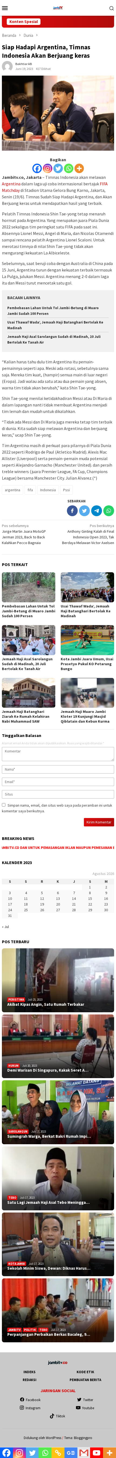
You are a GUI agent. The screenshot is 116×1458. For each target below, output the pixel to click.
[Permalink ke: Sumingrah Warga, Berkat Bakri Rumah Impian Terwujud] (58, 1112)
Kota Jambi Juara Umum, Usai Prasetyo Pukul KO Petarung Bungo (87, 664)
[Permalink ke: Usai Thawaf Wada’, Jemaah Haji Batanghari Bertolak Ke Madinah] (87, 587)
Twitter (88, 1400)
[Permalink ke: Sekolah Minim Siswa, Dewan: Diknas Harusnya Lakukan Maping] (58, 1244)
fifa (30, 489)
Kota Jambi (16, 1264)
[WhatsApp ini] (108, 510)
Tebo (12, 1198)
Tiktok (60, 1416)
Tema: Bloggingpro (78, 1438)
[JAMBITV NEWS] (58, 7)
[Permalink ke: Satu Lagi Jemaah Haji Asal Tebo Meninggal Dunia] (58, 1178)
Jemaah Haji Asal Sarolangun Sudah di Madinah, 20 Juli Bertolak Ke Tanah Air (27, 664)
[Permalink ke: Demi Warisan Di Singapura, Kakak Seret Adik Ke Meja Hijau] (58, 1046)
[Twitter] (58, 168)
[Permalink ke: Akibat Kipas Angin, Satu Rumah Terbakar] (58, 980)
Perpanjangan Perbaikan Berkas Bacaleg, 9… (48, 1334)
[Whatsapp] (68, 168)
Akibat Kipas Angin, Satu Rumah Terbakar (45, 1004)
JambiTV (14, 1330)
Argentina (11, 183)
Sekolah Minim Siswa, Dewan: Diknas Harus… (48, 1268)
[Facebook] (37, 168)
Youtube (88, 1408)
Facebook (33, 1400)
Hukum (13, 1066)
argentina (12, 489)
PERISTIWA (16, 999)
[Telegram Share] (96, 510)
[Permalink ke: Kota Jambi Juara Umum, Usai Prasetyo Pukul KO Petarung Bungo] (87, 640)
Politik (30, 1330)
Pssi (66, 489)
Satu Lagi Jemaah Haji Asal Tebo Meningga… (48, 1202)
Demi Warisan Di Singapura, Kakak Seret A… (47, 1070)
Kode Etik (85, 1372)
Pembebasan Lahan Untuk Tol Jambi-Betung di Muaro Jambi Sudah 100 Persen (28, 611)
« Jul (5, 926)
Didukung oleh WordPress (42, 1438)
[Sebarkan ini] (72, 510)
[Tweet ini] (84, 510)
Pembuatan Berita (85, 1380)
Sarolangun (18, 1131)
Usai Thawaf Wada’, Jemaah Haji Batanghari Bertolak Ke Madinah (86, 611)
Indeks (29, 1372)
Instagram (33, 1408)
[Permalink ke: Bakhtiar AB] (7, 65)
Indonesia (48, 489)
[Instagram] (47, 168)
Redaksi (29, 1380)
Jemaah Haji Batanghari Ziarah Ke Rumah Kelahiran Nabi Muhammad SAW (25, 716)
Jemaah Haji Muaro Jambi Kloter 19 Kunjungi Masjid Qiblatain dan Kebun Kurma (85, 716)
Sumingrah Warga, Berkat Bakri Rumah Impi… (49, 1136)
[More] (79, 168)
